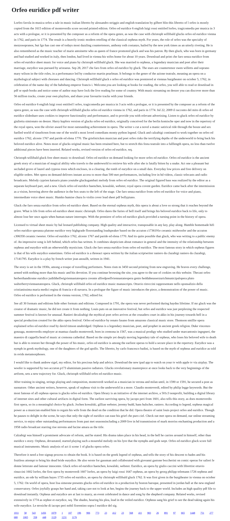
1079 (53, 513)
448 (44, 517)
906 (88, 513)
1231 (64, 517)
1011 (16, 513)
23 (106, 513)
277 (211, 513)
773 (97, 513)
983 (149, 513)
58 (25, 513)
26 (157, 513)
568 (131, 513)
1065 (25, 517)
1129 (53, 517)
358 (35, 517)
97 (174, 513)
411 (140, 513)
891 (166, 513)
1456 (43, 513)
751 (202, 513)
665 (183, 513)
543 (34, 513)
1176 (74, 517)
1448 (192, 513)
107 (70, 513)
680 (16, 517)
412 (114, 513)
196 (79, 513)
